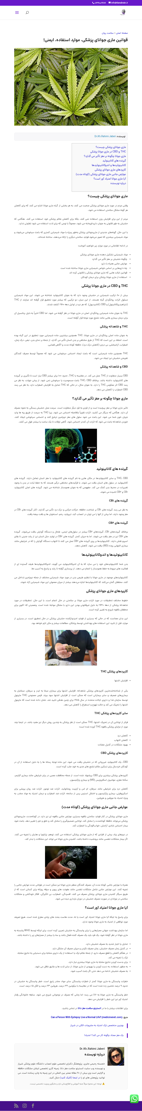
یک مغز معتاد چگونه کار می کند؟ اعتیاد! (103, 1035)
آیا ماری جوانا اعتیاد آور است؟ (110, 179)
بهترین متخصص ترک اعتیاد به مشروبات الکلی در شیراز (96, 1025)
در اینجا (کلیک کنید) (70, 1078)
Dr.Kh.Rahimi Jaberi (105, 137)
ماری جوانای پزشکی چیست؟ (111, 147)
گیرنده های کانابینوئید (114, 161)
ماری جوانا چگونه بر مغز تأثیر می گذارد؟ (105, 156)
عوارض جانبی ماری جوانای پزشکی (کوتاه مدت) (101, 174)
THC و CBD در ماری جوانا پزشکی (108, 152)
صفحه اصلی (122, 33)
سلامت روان (108, 33)
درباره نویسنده (118, 183)
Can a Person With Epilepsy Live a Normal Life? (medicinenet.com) (86, 1017)
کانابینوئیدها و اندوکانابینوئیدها (109, 165)
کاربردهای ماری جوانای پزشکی (110, 170)
